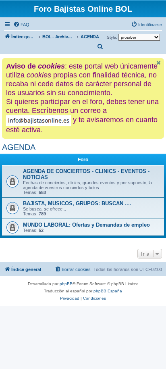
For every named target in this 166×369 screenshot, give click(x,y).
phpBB (66, 283)
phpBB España (107, 291)
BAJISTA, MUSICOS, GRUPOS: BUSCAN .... (77, 203)
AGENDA (18, 147)
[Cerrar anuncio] (158, 63)
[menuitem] (21, 24)
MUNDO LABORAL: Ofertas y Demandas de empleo (86, 225)
